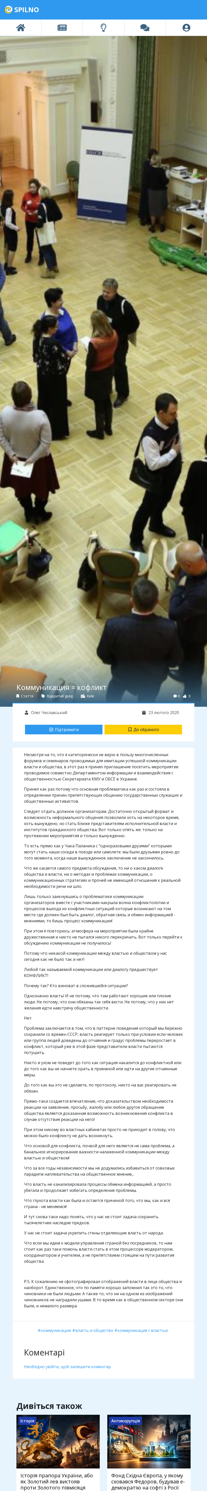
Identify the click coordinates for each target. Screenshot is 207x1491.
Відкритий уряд (59, 696)
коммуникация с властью (142, 1330)
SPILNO (26, 9)
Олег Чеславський (48, 712)
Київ (90, 696)
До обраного (146, 729)
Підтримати (67, 729)
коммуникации (56, 1330)
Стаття (26, 696)
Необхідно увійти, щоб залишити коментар (67, 1366)
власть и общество (94, 1330)
